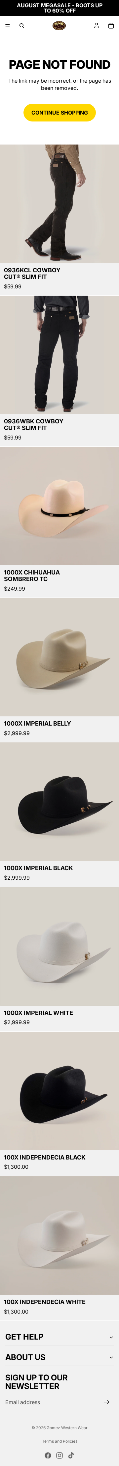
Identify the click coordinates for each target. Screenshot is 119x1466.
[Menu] (7, 25)
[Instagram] (59, 1455)
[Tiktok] (71, 1455)
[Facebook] (48, 1455)
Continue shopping (59, 112)
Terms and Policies (59, 1441)
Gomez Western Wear (67, 1427)
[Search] (22, 25)
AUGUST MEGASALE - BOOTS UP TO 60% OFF (59, 8)
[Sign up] (107, 1402)
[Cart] (111, 25)
